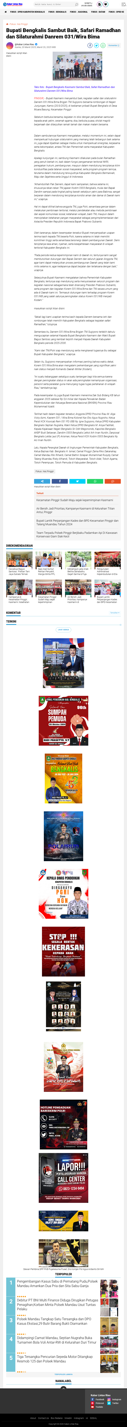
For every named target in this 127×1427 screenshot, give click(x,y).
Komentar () (114, 45)
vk (87, 1418)
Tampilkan (114, 613)
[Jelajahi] (123, 4)
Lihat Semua (63, 630)
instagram (79, 1418)
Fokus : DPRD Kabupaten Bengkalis (27, 12)
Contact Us (43, 1418)
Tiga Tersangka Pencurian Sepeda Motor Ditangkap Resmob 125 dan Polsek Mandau (55, 1359)
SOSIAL (93, 1418)
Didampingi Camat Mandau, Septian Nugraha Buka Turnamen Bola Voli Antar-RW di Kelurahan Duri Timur (56, 1340)
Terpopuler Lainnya (63, 1374)
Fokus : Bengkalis (57, 12)
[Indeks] (99, 4)
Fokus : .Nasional (79, 12)
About (33, 1418)
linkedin (68, 1418)
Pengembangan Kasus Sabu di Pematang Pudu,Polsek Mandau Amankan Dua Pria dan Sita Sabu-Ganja (57, 1283)
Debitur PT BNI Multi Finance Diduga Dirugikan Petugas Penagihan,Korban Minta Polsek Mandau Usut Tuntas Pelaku (57, 1304)
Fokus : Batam (98, 12)
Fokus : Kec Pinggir (19, 24)
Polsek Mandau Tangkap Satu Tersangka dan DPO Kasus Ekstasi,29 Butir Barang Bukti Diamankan (54, 1321)
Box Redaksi (57, 1418)
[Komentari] (113, 481)
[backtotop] (63, 1389)
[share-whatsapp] (103, 45)
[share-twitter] (96, 45)
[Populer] (105, 4)
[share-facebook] (90, 45)
